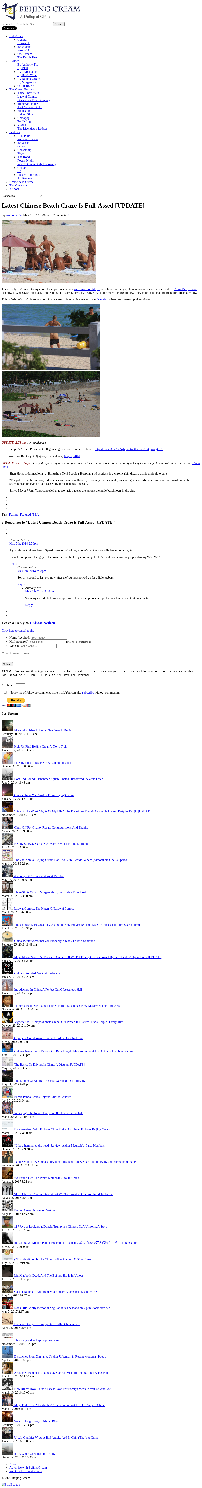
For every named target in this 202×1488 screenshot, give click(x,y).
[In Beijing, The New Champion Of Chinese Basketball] (8, 1113)
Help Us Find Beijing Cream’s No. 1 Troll (40, 746)
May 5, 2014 (72, 456)
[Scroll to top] (11, 1484)
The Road (23, 157)
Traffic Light (25, 121)
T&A (35, 514)
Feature (13, 514)
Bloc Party (24, 135)
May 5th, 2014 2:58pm (31, 571)
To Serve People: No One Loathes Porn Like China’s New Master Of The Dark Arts (67, 1005)
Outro (21, 146)
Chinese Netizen (42, 623)
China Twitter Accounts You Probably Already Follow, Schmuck (54, 941)
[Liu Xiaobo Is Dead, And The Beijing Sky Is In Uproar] (8, 1275)
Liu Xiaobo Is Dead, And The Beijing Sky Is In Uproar (48, 1275)
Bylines (14, 61)
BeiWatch (23, 43)
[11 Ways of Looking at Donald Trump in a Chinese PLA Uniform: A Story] (8, 1226)
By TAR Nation (27, 71)
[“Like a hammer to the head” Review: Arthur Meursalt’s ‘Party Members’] (8, 1145)
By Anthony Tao (27, 64)
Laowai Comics (27, 96)
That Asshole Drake (29, 107)
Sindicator (23, 110)
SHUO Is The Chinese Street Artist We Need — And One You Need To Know (63, 1194)
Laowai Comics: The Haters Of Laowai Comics (44, 908)
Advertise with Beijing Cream (28, 1467)
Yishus (21, 125)
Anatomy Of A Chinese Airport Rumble (39, 876)
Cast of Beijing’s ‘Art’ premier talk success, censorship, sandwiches (56, 1291)
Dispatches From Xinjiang (33, 100)
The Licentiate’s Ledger (32, 128)
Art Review (24, 178)
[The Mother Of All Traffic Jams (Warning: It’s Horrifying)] (8, 1080)
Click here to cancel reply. (18, 630)
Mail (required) (18, 641)
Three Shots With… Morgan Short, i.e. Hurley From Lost (50, 892)
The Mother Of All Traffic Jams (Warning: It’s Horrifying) (50, 1080)
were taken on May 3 (87, 289)
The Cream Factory (21, 89)
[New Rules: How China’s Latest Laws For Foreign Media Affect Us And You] (8, 1389)
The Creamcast (18, 185)
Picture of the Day (28, 174)
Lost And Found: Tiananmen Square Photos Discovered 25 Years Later (58, 779)
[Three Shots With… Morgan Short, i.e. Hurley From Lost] (8, 892)
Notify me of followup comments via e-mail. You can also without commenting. (65, 692)
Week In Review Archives (25, 1471)
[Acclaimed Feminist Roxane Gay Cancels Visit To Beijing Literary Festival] (8, 1372)
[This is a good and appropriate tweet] (8, 1340)
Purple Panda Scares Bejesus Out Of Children (42, 1097)
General (22, 39)
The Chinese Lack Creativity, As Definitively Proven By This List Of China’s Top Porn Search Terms (77, 924)
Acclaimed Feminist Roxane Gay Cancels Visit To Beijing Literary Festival (61, 1372)
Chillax (21, 167)
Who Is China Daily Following (36, 164)
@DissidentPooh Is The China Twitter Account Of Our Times (52, 1259)
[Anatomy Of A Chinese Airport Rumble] (8, 876)
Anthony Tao (14, 215)
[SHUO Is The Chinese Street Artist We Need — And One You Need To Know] (8, 1194)
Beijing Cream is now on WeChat (35, 1210)
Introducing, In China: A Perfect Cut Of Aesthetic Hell (48, 989)
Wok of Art (24, 50)
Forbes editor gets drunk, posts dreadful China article (47, 1324)
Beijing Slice (25, 114)
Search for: (8, 24)
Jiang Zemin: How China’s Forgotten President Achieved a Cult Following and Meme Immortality (75, 1161)
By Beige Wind (27, 75)
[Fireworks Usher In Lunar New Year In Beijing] (8, 730)
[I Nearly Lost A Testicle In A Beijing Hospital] (8, 762)
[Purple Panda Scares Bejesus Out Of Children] (8, 1097)
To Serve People (27, 103)
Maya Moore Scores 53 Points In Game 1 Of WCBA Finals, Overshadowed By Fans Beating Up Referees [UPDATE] (88, 957)
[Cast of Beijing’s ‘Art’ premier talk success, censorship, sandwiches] (8, 1291)
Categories (16, 36)
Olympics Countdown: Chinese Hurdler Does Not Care (48, 1038)
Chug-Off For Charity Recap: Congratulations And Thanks (51, 827)
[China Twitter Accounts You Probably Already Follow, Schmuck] (8, 941)
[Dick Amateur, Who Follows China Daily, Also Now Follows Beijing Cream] (8, 1129)
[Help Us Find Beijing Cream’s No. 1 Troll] (8, 746)
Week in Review (27, 139)
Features (14, 132)
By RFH (22, 68)
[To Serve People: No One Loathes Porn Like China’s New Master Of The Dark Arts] (8, 1005)
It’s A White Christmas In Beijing (34, 1453)
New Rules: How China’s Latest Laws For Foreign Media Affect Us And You (62, 1389)
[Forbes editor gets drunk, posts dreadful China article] (8, 1324)
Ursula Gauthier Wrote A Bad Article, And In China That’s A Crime (56, 1437)
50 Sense (23, 142)
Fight (20, 153)
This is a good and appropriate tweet (36, 1340)
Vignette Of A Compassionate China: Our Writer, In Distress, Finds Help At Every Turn (68, 1022)
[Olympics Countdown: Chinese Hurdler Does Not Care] (8, 1038)
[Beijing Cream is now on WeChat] (8, 1210)
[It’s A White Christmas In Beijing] (8, 1453)
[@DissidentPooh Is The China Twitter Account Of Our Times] (8, 1259)
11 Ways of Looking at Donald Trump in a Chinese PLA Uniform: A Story (60, 1226)
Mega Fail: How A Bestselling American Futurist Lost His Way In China (59, 1405)
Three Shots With (28, 93)
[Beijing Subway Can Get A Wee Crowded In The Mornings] (8, 843)
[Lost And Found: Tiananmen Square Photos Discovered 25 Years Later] (8, 779)
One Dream (24, 54)
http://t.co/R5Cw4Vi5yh (110, 449)
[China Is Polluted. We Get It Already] (8, 973)
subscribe (88, 692)
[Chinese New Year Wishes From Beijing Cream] (8, 795)
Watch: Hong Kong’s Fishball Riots (36, 1421)
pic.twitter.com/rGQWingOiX (144, 449)
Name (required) (19, 637)
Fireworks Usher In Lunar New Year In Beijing (43, 730)
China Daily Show (185, 289)
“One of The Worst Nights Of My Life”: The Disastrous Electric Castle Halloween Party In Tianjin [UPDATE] (83, 811)
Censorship (24, 150)
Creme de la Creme (21, 182)
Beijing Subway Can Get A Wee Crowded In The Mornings (51, 843)
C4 (19, 171)
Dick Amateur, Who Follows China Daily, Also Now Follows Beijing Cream (62, 1129)
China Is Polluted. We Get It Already (37, 973)
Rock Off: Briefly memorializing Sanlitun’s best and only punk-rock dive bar (62, 1308)
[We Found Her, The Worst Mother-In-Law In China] (8, 1178)
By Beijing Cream (28, 78)
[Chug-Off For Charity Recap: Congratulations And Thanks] (8, 827)
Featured (25, 514)
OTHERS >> (25, 86)
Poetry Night (25, 160)
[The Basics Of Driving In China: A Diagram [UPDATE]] (8, 1064)
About (13, 1464)
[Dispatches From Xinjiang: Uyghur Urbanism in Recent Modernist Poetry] (8, 1356)
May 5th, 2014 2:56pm (23, 543)
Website (14, 645)
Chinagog (23, 118)
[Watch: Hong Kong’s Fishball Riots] (8, 1421)
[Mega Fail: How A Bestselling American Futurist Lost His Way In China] (8, 1405)
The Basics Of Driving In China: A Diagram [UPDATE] (49, 1064)
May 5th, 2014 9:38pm (39, 591)
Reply (13, 563)
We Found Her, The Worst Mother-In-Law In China (46, 1178)
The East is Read (27, 57)
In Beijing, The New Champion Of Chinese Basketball (48, 1113)
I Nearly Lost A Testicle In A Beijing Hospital (42, 762)
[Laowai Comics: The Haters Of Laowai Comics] (8, 908)
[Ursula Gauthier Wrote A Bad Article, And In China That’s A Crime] (8, 1437)
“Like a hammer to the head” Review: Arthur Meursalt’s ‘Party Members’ (60, 1145)
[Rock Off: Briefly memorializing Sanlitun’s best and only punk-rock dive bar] (8, 1308)
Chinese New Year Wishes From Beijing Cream (44, 795)
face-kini (101, 299)
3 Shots (14, 189)
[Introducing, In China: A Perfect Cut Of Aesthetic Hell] (8, 989)
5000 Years (24, 46)
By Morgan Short (28, 82)
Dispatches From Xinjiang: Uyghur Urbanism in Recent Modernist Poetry (60, 1356)
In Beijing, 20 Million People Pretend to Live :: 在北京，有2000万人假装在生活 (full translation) (76, 1242)
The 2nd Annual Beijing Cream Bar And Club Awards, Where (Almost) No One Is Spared (70, 860)
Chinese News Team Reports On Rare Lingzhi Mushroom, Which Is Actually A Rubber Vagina (73, 1051)
